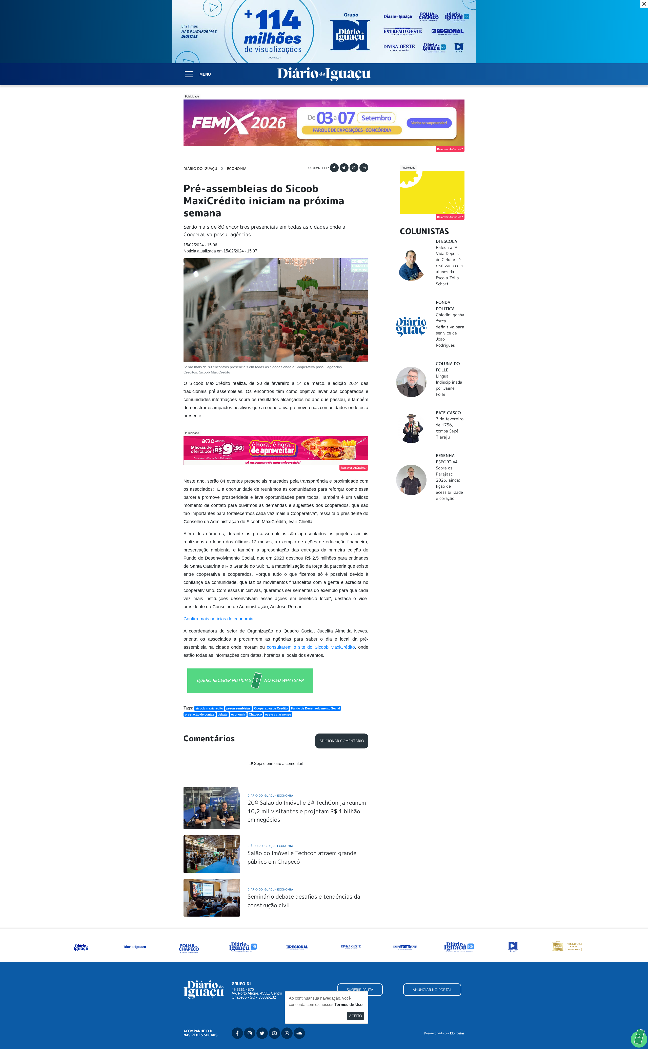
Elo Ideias (457, 1033)
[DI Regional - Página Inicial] (81, 946)
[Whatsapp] (354, 167)
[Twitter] (344, 167)
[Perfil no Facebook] (237, 1033)
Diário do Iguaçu (200, 168)
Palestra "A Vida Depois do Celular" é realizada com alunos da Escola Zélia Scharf (449, 266)
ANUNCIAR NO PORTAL (432, 989)
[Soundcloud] (299, 1033)
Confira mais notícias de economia (218, 618)
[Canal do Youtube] (274, 1033)
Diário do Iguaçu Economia (270, 795)
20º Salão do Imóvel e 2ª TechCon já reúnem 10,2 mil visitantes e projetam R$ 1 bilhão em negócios (307, 811)
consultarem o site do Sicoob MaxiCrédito (311, 647)
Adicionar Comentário (341, 740)
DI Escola (446, 241)
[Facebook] (334, 167)
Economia (237, 168)
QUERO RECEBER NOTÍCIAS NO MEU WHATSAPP (250, 680)
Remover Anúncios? (450, 149)
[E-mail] (363, 167)
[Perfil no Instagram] (249, 1033)
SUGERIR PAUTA (360, 989)
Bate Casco (448, 412)
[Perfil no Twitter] (262, 1033)
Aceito (355, 1015)
